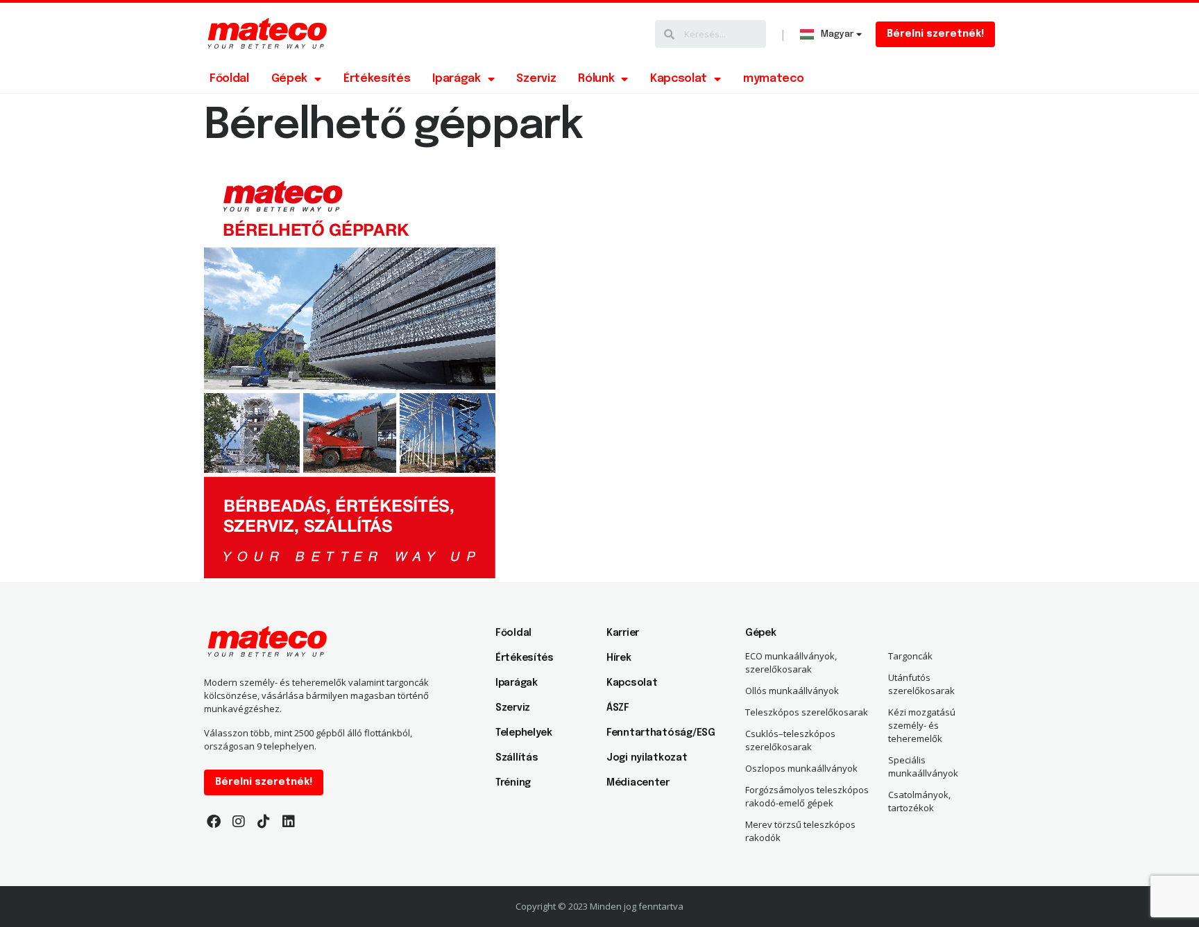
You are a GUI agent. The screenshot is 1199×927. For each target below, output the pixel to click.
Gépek (289, 79)
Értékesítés (376, 79)
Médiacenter (638, 783)
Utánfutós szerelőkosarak (921, 684)
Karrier (622, 633)
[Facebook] (213, 821)
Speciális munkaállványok (923, 766)
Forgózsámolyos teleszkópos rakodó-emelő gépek (807, 796)
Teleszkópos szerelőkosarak (806, 712)
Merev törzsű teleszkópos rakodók (800, 831)
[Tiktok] (263, 821)
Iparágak (456, 79)
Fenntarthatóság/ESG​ (655, 733)
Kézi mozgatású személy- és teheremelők (921, 725)
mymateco (773, 79)
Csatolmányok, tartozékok (919, 801)
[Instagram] (238, 821)
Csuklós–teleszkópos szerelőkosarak (790, 740)
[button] (935, 34)
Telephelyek (523, 733)
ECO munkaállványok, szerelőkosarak (791, 662)
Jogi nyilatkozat (647, 758)
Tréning (513, 783)
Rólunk (596, 79)
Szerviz (536, 79)
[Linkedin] (288, 821)
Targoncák (910, 656)
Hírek (618, 658)
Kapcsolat (678, 79)
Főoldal (229, 79)
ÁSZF (617, 708)
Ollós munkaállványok (792, 690)
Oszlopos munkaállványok (801, 768)
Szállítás (516, 758)
